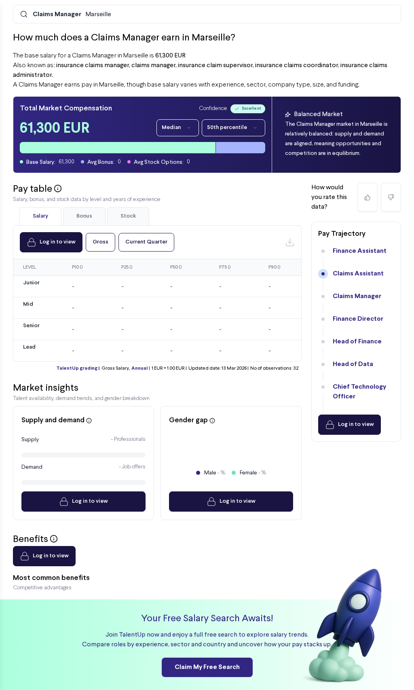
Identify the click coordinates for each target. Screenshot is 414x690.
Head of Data (353, 364)
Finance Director (358, 319)
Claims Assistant (358, 274)
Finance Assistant (360, 251)
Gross (100, 242)
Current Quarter (146, 242)
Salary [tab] (40, 216)
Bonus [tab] (84, 216)
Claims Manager (357, 296)
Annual (139, 368)
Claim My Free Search (207, 667)
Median (171, 127)
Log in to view (58, 242)
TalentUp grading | (77, 368)
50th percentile (227, 127)
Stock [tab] (128, 216)
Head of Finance (357, 342)
